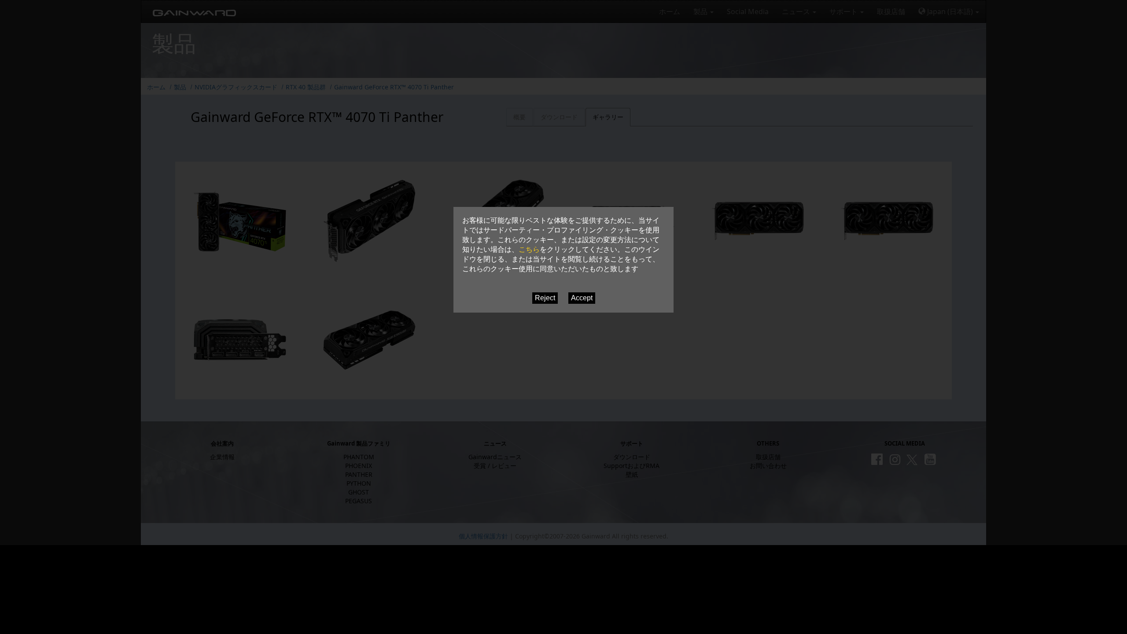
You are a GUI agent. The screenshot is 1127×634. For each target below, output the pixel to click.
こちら (529, 249)
